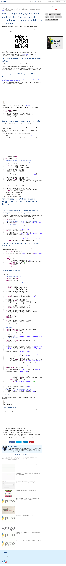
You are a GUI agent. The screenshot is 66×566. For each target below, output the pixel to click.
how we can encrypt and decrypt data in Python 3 (21, 135)
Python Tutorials (30, 556)
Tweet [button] (19, 442)
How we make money (13, 556)
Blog (35, 1)
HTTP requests (22, 51)
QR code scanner (54, 19)
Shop (49, 1)
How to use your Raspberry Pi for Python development (26, 490)
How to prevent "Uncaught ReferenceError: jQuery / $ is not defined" (31, 457)
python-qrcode (28, 54)
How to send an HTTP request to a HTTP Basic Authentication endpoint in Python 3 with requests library (27, 499)
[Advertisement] (22, 92)
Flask (47, 14)
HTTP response (28, 105)
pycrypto (23, 54)
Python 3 (52, 17)
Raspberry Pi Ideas (22, 556)
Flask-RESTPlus (36, 54)
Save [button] (32, 442)
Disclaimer (40, 565)
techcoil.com (13, 449)
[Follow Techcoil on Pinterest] (56, 10)
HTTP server (37, 51)
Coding (3, 4)
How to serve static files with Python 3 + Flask (24, 515)
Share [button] (12, 442)
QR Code (47, 19)
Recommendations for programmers (45, 556)
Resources (44, 1)
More (53, 1)
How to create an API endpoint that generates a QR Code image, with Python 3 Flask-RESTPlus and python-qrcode (28, 465)
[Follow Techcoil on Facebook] (53, 10)
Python (47, 17)
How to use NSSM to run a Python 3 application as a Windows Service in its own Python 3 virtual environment (27, 482)
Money (39, 1)
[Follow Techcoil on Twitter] (55, 10)
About (31, 1)
